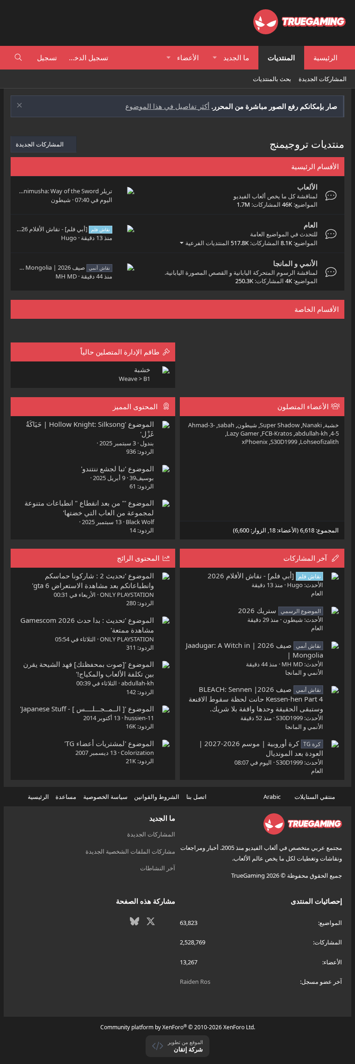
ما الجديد (236, 57)
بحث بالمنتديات (272, 79)
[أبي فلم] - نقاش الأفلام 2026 (62, 229)
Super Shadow (280, 425)
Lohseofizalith (319, 441)
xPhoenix (255, 441)
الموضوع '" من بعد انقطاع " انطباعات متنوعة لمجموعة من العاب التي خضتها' (89, 507)
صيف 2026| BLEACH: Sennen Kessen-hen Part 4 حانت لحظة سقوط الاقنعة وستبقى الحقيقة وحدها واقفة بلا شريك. (256, 698)
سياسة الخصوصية (105, 796)
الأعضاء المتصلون (303, 406)
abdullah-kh (311, 433)
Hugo (69, 238)
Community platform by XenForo (177, 1027)
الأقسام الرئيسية (315, 166)
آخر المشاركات (305, 558)
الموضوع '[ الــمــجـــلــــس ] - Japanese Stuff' (87, 708)
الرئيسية (325, 57)
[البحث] (18, 58)
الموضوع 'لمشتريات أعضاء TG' (109, 743)
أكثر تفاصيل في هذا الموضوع (167, 106)
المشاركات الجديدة (323, 79)
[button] (215, 58)
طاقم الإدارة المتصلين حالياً (119, 351)
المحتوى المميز (135, 406)
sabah (226, 425)
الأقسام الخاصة (316, 309)
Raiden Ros (195, 981)
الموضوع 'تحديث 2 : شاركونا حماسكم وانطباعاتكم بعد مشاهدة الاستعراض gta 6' (93, 580)
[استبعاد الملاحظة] (20, 106)
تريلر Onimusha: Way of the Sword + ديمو (56, 191)
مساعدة (65, 796)
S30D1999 (283, 441)
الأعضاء (188, 57)
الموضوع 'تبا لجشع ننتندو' (117, 468)
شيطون (61, 200)
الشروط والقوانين (156, 796)
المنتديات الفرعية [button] (207, 243)
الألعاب (307, 186)
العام (311, 224)
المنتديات (281, 57)
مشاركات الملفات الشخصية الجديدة (130, 851)
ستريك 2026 (279, 610)
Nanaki (312, 425)
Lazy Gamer (242, 433)
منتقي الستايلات (315, 796)
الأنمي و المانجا (295, 263)
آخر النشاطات (157, 868)
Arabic (272, 796)
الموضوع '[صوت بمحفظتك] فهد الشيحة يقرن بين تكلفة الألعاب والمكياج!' (88, 668)
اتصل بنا (196, 796)
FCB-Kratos (277, 433)
